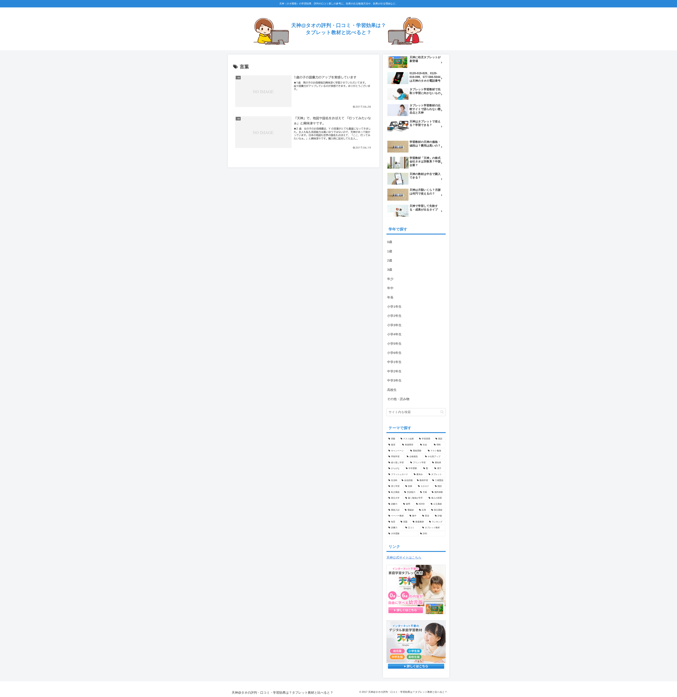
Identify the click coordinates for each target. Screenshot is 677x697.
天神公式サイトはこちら (403, 557)
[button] (442, 412)
